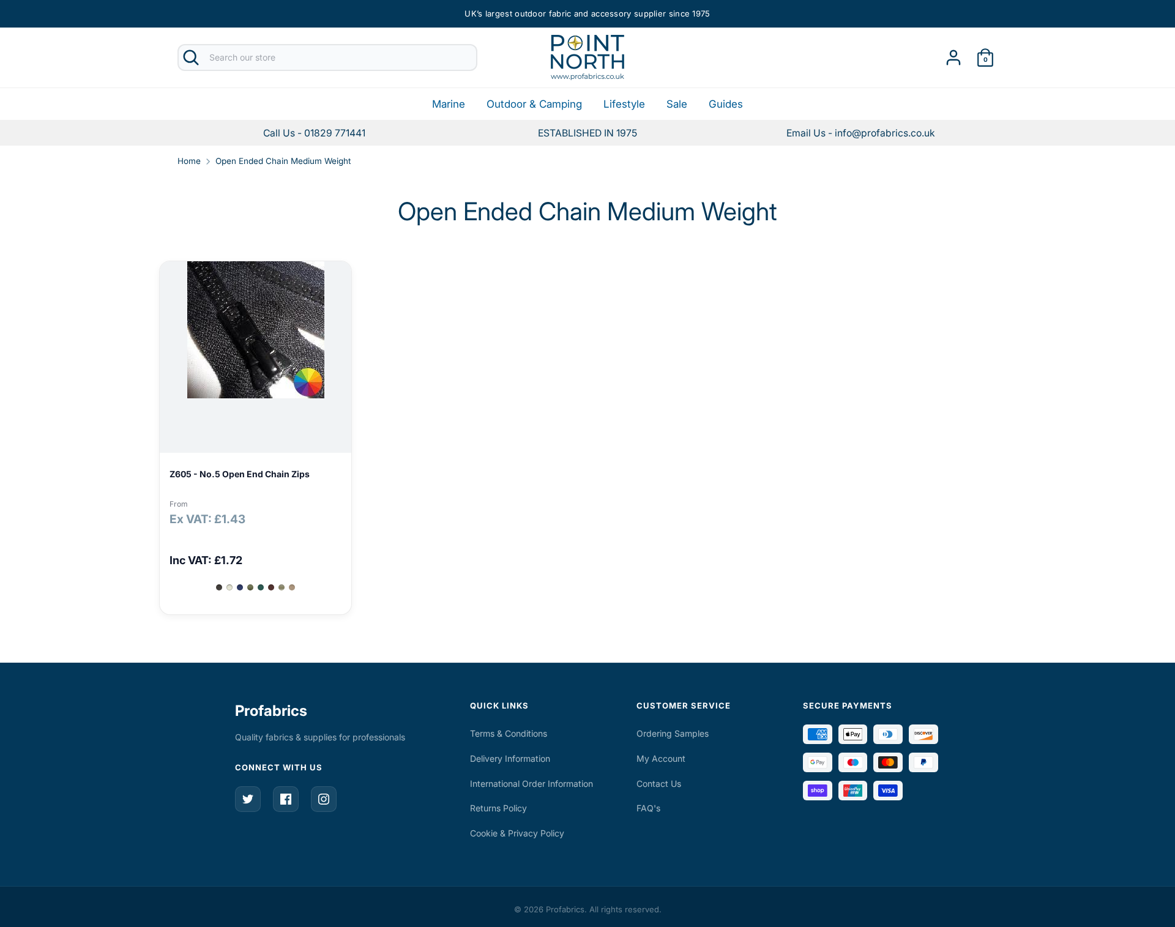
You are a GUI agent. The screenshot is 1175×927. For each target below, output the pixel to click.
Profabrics (271, 711)
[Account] (953, 53)
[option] (861, 133)
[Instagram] (324, 799)
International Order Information (531, 783)
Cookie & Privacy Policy (517, 833)
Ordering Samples (672, 733)
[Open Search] (191, 57)
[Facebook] (286, 799)
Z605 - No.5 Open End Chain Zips (240, 474)
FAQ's (648, 808)
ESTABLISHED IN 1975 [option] (587, 133)
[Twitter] (248, 799)
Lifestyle (624, 104)
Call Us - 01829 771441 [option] (314, 133)
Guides (726, 104)
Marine (448, 104)
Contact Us (658, 783)
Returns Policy (498, 808)
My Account (660, 758)
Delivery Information (510, 758)
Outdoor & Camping (534, 104)
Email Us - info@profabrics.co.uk (860, 133)
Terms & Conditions (508, 733)
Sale (676, 104)
